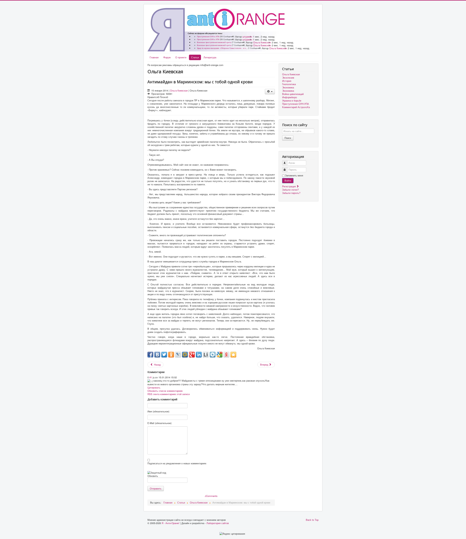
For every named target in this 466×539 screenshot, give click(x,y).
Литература (210, 57)
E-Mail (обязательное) (159, 423)
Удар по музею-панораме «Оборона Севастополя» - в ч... (222, 48)
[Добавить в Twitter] (164, 355)
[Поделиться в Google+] (192, 355)
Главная (154, 57)
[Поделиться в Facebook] (150, 355)
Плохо (163, 97)
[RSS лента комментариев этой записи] (165, 372)
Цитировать (153, 387)
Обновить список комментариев (165, 390)
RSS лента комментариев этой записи (168, 394)
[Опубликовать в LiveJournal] (178, 355)
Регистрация (289, 186)
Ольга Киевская (262, 42)
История (286, 81)
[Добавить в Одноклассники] (171, 355)
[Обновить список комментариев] (166, 372)
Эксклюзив (288, 77)
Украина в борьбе (291, 100)
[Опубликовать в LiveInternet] (206, 355)
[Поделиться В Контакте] (157, 355)
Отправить (155, 488)
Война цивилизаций (293, 94)
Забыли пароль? (291, 193)
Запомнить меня (294, 175)
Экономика (288, 87)
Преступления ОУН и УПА (208, 36)
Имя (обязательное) (158, 411)
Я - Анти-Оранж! (170, 523)
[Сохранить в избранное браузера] (233, 355)
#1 (150, 377)
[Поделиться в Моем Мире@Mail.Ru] (185, 355)
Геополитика (289, 84)
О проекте (180, 57)
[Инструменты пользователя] (270, 91)
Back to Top (312, 520)
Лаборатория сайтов (217, 523)
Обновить (152, 476)
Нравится (152, 97)
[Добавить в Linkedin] (199, 355)
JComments (211, 496)
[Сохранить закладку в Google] (219, 355)
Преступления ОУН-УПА (295, 104)
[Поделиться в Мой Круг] (213, 355)
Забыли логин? (290, 189)
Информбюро (289, 97)
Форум (167, 57)
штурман (247, 36)
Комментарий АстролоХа (296, 107)
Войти (288, 180)
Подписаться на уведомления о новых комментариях (176, 463)
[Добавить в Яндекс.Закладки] (226, 355)
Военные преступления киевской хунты (214, 42)
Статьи (195, 57)
